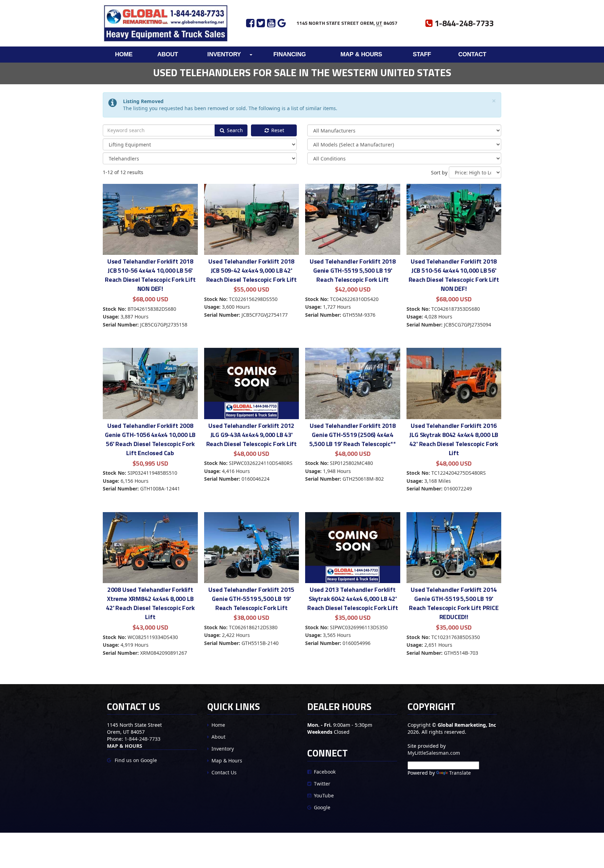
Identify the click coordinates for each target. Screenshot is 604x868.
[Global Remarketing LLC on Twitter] (262, 22)
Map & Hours (361, 54)
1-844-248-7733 (142, 739)
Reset (277, 130)
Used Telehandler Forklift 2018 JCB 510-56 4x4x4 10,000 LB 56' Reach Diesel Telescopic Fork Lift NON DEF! (150, 275)
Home (123, 54)
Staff (422, 54)
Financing (289, 54)
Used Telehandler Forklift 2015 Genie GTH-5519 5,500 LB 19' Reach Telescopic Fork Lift (251, 598)
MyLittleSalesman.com (434, 752)
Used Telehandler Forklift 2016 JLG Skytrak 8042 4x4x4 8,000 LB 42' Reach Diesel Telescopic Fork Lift (453, 439)
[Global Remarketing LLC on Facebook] (250, 22)
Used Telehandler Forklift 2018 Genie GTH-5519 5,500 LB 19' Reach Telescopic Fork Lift (353, 270)
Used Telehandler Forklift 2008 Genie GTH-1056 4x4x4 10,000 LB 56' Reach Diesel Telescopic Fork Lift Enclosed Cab (150, 439)
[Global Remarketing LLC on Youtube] (272, 22)
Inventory (224, 54)
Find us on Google (135, 760)
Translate (460, 772)
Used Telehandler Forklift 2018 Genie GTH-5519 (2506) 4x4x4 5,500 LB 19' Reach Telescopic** (352, 435)
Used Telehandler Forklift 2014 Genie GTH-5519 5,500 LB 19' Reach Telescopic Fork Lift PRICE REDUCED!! (454, 603)
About (167, 54)
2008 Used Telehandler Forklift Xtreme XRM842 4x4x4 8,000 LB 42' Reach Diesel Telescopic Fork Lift (150, 603)
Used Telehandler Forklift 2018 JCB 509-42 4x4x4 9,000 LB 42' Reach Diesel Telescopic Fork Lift (251, 270)
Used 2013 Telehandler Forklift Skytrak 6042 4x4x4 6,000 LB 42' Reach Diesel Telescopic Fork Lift (352, 598)
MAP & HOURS (124, 746)
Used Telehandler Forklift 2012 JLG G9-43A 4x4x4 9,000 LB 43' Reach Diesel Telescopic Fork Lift (251, 435)
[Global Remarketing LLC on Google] (282, 22)
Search (234, 130)
